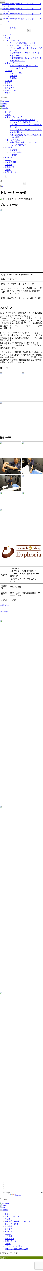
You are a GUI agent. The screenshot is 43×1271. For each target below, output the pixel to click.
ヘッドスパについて (18, 68)
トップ (8, 35)
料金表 (8, 38)
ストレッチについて (13, 40)
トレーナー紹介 (16, 73)
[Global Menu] (1, 24)
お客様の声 (9, 88)
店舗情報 (8, 71)
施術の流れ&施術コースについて (24, 66)
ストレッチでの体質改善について (24, 45)
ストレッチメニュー (13, 63)
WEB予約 (4, 612)
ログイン (13, 28)
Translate (17, 1195)
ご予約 (8, 93)
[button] (1, 181)
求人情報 (8, 85)
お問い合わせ (10, 90)
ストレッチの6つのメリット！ (22, 43)
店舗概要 (13, 76)
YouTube (8, 81)
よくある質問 (10, 162)
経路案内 (13, 78)
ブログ (8, 83)
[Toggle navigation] (2, 1)
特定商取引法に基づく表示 (16, 1249)
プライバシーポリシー (14, 1246)
